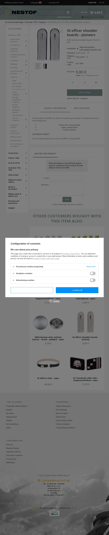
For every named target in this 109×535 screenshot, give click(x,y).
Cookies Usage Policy (71, 254)
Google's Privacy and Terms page (46, 259)
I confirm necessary (32, 290)
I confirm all (77, 290)
